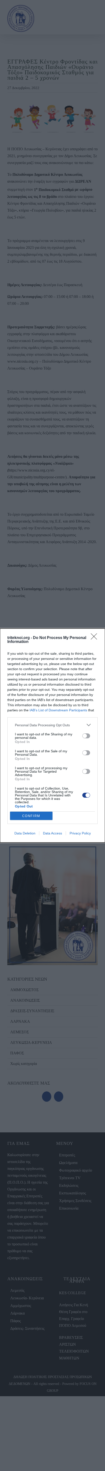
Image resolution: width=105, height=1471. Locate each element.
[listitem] (52, 725)
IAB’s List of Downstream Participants (58, 710)
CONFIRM (31, 816)
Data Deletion (24, 833)
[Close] (95, 638)
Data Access (52, 833)
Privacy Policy (80, 833)
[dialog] (52, 735)
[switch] (86, 735)
